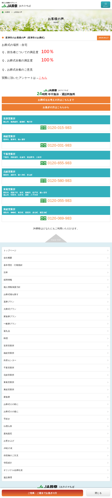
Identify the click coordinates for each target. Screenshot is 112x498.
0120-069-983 (60, 218)
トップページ (10, 250)
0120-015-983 (60, 127)
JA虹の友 (8, 448)
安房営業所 (9, 345)
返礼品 (7, 331)
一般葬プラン (10, 324)
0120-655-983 (60, 163)
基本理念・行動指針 (13, 265)
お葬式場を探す (11, 294)
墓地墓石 (8, 433)
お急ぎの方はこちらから (56, 107)
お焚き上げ (9, 441)
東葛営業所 (9, 382)
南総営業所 (9, 353)
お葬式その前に (11, 404)
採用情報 (8, 280)
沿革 (6, 272)
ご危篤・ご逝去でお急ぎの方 (42, 493)
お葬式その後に (11, 411)
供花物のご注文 (11, 455)
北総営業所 (9, 375)
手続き (7, 419)
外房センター (10, 360)
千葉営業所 (9, 367)
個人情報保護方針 (12, 287)
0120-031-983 (60, 145)
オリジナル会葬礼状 (13, 470)
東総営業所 (9, 389)
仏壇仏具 (8, 426)
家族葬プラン (10, 316)
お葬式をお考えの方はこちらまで (56, 100)
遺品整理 (8, 477)
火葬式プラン (10, 309)
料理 (6, 338)
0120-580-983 (60, 180)
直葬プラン (9, 301)
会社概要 (8, 258)
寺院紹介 (8, 463)
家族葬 (7, 397)
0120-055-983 (60, 200)
